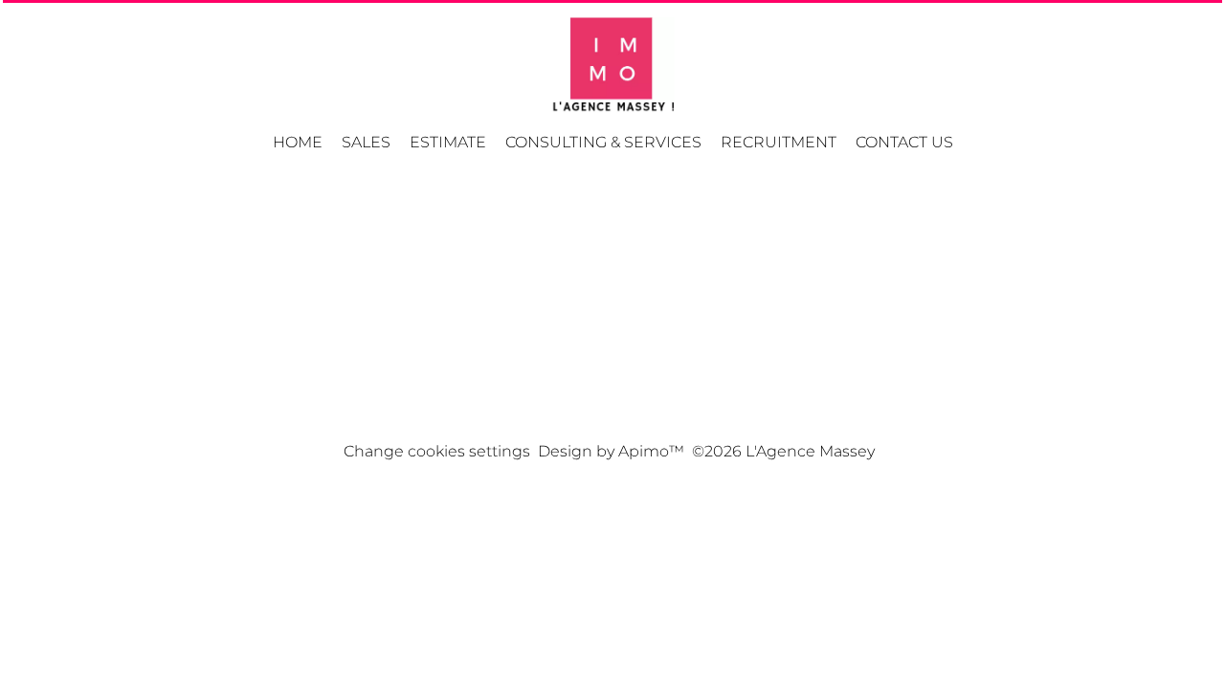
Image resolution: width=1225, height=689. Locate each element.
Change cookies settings (437, 451)
